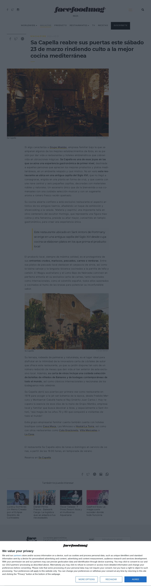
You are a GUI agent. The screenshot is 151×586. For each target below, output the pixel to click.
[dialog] (75, 563)
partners (18, 555)
